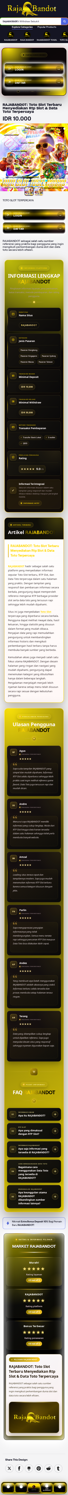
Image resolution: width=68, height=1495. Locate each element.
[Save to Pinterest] (39, 1468)
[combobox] (30, 21)
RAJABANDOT (16, 566)
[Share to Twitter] (9, 1468)
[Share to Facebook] (19, 1468)
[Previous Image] (3, 157)
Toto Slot (45, 611)
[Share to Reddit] (48, 1468)
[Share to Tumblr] (58, 1468)
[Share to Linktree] (29, 1468)
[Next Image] (65, 157)
